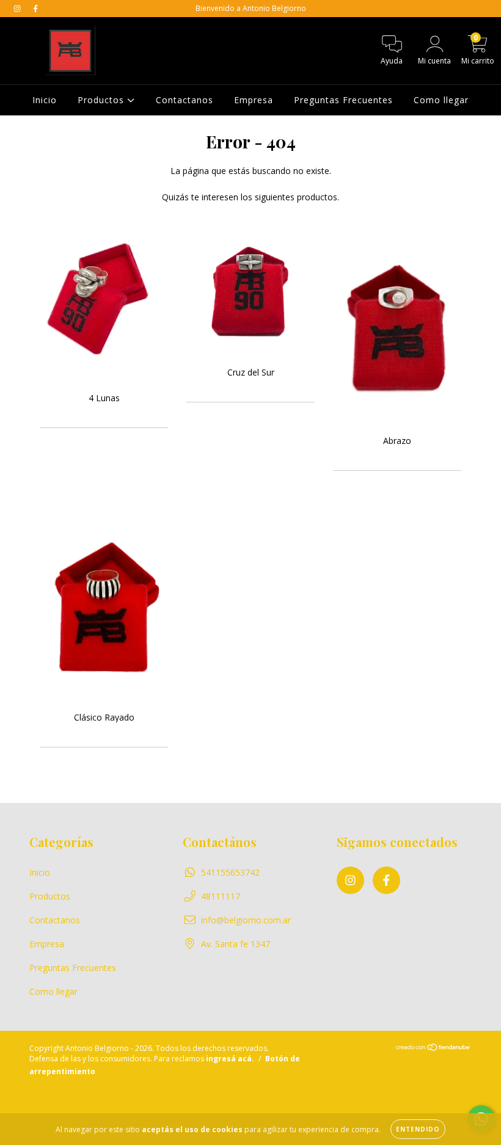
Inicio (44, 100)
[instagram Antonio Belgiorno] (18, 8)
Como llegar (441, 100)
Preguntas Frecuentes (343, 100)
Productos (102, 100)
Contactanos (184, 100)
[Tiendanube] (433, 1049)
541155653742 (230, 872)
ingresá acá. (230, 1058)
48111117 (220, 896)
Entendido (418, 1129)
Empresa (253, 100)
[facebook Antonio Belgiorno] (35, 8)
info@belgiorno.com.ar (246, 920)
